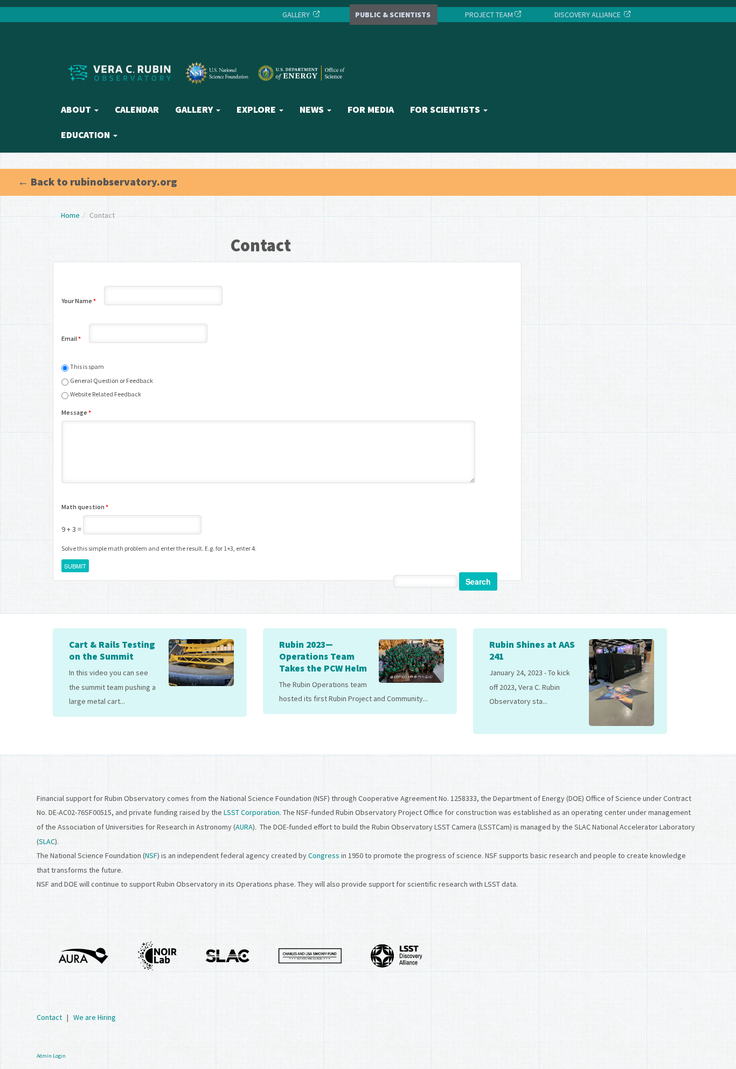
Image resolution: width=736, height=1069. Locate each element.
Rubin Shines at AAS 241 (532, 650)
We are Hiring (94, 1017)
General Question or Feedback (111, 380)
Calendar (137, 109)
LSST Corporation (252, 812)
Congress (323, 855)
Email (71, 338)
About (77, 109)
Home (70, 215)
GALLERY (296, 14)
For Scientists (446, 109)
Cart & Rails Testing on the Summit (112, 650)
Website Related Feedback (105, 394)
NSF (151, 855)
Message (76, 412)
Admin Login (51, 1055)
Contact (49, 1017)
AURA (244, 827)
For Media (371, 109)
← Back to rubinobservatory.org (97, 181)
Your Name (78, 301)
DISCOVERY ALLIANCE (587, 14)
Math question (84, 507)
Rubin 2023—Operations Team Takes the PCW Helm (323, 656)
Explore (257, 109)
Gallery (195, 109)
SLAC (47, 841)
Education (86, 135)
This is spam (87, 366)
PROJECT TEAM (488, 14)
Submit (75, 565)
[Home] (209, 93)
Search (478, 581)
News (313, 109)
